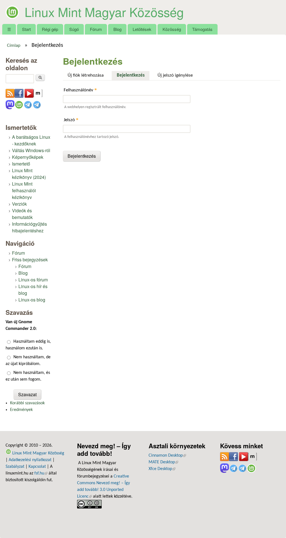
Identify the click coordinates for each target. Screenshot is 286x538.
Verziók (19, 204)
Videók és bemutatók (22, 213)
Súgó (74, 29)
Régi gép (50, 29)
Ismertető (21, 163)
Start (26, 29)
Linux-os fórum (33, 279)
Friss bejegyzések (30, 259)
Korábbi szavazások (27, 403)
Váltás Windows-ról (31, 150)
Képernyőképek (27, 157)
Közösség (172, 29)
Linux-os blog (31, 299)
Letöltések (142, 29)
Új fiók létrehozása (86, 75)
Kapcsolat (37, 466)
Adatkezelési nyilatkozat (30, 460)
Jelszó (71, 119)
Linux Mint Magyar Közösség (104, 12)
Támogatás (202, 29)
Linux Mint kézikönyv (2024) (29, 173)
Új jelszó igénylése (175, 75)
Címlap (13, 45)
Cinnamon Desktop (167, 455)
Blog (117, 29)
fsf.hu (40, 473)
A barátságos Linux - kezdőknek (31, 140)
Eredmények (21, 410)
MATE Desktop (163, 462)
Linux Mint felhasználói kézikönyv (24, 190)
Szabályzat (15, 466)
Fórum (96, 29)
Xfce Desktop (162, 469)
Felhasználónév (80, 89)
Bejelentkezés (133, 75)
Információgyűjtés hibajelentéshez (29, 227)
